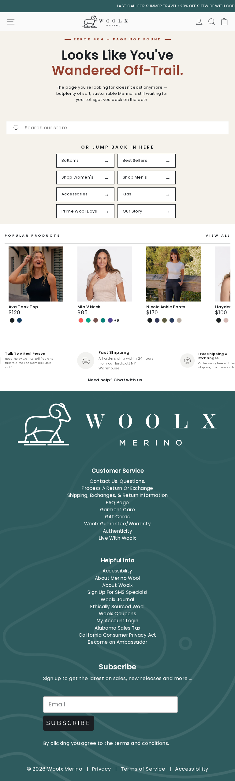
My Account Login (118, 620)
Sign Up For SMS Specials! (117, 592)
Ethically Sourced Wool (117, 606)
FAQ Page (117, 502)
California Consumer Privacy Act (117, 635)
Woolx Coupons (117, 613)
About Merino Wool (117, 578)
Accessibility (117, 571)
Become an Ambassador (117, 642)
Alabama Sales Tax (117, 628)
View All (218, 235)
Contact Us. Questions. (117, 481)
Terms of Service (143, 768)
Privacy (101, 768)
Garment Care (117, 509)
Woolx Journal (117, 599)
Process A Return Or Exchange (117, 488)
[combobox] (117, 127)
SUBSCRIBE (68, 723)
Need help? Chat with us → (117, 380)
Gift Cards (117, 516)
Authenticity (117, 531)
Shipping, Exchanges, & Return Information (117, 495)
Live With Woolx (117, 538)
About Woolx (117, 585)
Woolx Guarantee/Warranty (117, 523)
